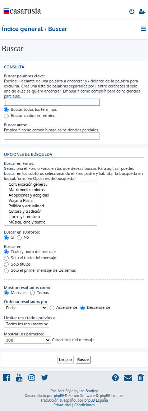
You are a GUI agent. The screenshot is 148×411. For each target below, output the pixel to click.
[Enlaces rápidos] (144, 28)
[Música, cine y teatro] (51, 222)
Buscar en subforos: (22, 232)
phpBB (59, 395)
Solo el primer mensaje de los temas (43, 270)
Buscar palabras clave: (24, 75)
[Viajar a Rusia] (51, 200)
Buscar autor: (15, 124)
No (26, 237)
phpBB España (96, 400)
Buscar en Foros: (19, 163)
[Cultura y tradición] (51, 211)
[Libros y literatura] (51, 217)
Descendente (98, 307)
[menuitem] (132, 12)
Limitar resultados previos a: (30, 317)
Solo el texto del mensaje (33, 257)
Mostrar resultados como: (27, 287)
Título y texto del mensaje (33, 251)
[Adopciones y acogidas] (51, 195)
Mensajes (18, 292)
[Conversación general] (51, 184)
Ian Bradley (88, 391)
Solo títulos (20, 264)
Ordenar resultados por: (26, 301)
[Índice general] (23, 9)
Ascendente (66, 307)
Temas (42, 292)
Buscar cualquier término (32, 115)
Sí (12, 237)
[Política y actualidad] (51, 206)
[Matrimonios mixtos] (51, 190)
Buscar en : (13, 246)
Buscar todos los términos (33, 109)
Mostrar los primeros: (23, 334)
